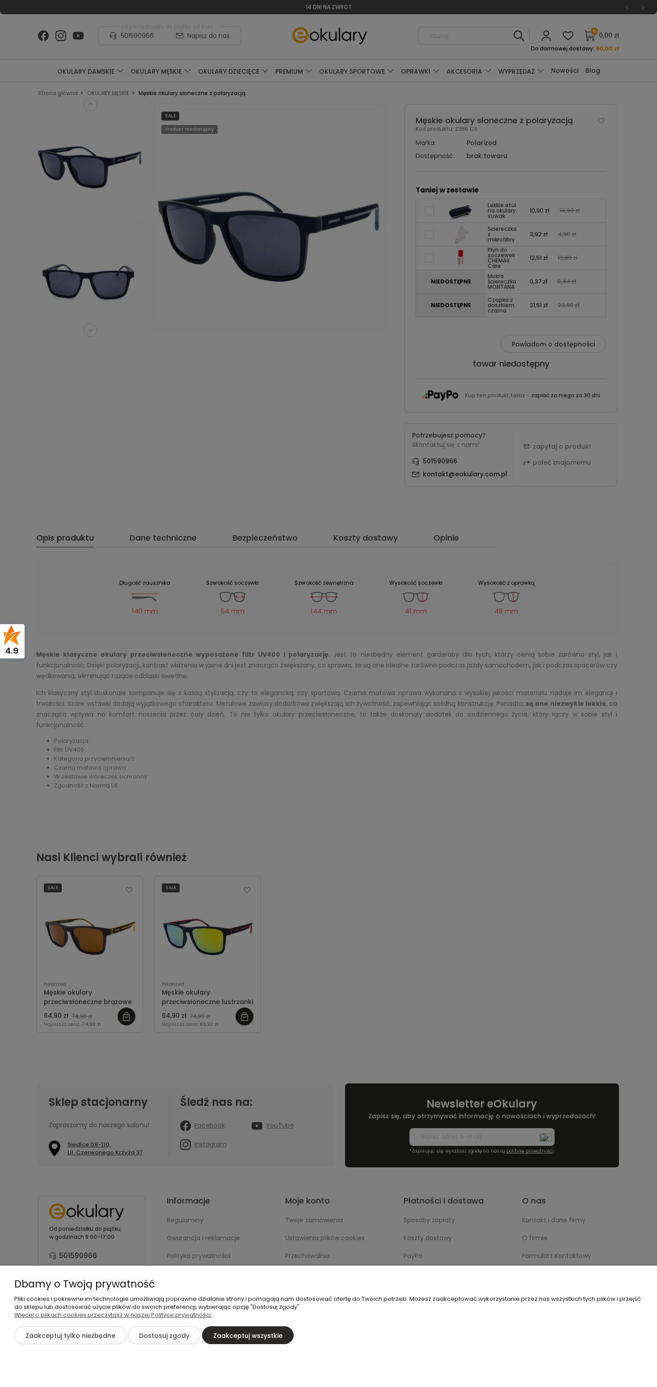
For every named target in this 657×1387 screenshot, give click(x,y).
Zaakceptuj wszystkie (247, 1335)
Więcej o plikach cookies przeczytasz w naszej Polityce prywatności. (113, 1315)
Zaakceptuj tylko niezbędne (70, 1335)
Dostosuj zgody (164, 1335)
